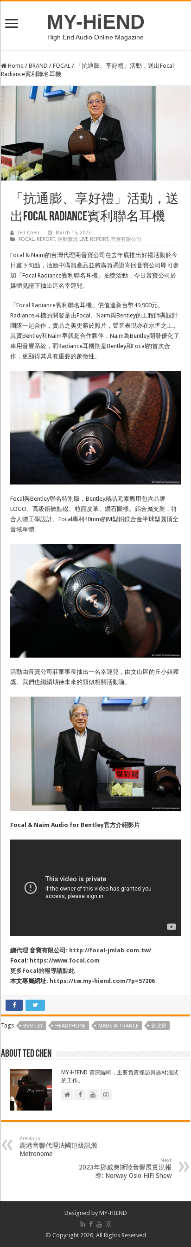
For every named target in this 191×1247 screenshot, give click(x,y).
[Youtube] (99, 1224)
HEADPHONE (70, 1026)
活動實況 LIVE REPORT (82, 239)
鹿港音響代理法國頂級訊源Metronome (58, 1146)
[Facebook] (91, 1224)
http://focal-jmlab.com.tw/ (110, 950)
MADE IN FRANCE (118, 1026)
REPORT (46, 239)
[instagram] (108, 1224)
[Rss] (82, 1224)
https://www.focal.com (65, 960)
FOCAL (61, 65)
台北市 (158, 1026)
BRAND (38, 65)
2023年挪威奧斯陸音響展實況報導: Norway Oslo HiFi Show (125, 1168)
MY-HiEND (96, 22)
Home (15, 65)
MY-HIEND (113, 1212)
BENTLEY (33, 1026)
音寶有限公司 (126, 239)
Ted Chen (28, 233)
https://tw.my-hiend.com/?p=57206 (102, 980)
